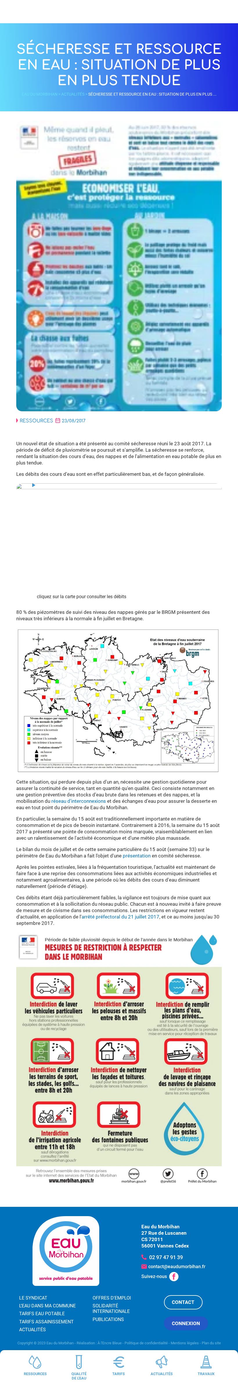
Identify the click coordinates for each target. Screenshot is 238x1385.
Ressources (36, 420)
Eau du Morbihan (39, 94)
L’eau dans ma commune (47, 1306)
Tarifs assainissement (46, 1322)
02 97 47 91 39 (166, 1257)
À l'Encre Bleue (110, 1343)
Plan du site (211, 1343)
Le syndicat (33, 1298)
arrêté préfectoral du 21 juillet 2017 (120, 917)
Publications (108, 1319)
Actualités (72, 94)
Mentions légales (185, 1343)
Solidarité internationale (111, 1308)
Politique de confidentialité (146, 1343)
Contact (183, 1302)
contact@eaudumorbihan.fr (176, 1266)
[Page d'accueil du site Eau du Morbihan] (66, 1251)
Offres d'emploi (112, 1298)
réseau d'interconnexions (79, 801)
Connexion (186, 1323)
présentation (137, 856)
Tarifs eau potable (42, 1314)
